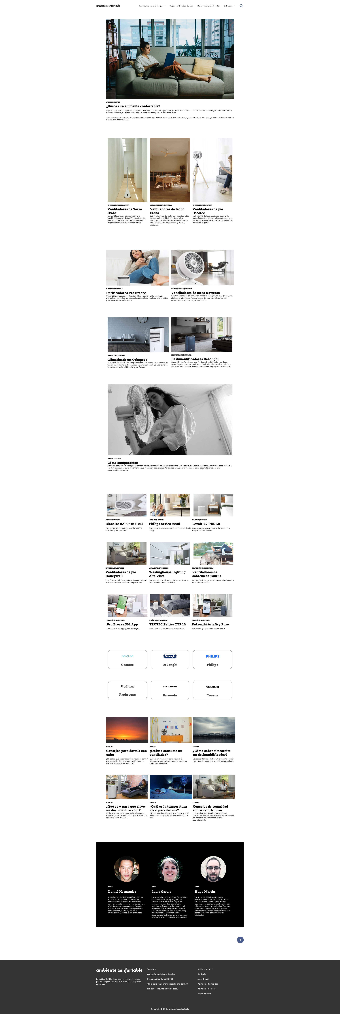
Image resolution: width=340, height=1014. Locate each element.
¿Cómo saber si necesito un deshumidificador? (212, 753)
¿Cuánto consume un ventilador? (166, 753)
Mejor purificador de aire (181, 6)
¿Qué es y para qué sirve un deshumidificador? (125, 808)
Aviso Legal (203, 979)
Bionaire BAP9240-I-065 (124, 524)
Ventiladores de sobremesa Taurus (206, 574)
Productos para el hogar (151, 6)
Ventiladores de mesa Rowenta (195, 293)
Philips (212, 665)
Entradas (228, 6)
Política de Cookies (206, 989)
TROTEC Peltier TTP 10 (167, 624)
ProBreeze (127, 694)
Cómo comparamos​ (123, 463)
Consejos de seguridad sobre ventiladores (210, 808)
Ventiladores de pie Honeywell (121, 574)
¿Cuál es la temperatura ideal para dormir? (168, 808)
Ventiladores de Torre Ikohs (125, 211)
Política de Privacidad (207, 984)
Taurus (212, 695)
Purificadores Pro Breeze (126, 293)
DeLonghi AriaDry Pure (210, 624)
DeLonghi (170, 665)
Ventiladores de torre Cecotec (161, 974)
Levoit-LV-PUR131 (206, 524)
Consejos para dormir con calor (126, 753)
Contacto (201, 974)
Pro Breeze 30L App (122, 624)
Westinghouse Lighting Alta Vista (167, 574)
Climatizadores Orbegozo (128, 360)
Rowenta (170, 695)
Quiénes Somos (204, 969)
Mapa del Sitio (204, 994)
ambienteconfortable (179, 1009)
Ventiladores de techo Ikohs (167, 211)
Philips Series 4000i (164, 524)
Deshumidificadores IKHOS (160, 979)
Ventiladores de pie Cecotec (208, 211)
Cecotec (127, 665)
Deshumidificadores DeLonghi (195, 359)
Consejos (151, 969)
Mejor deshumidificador (208, 6)
